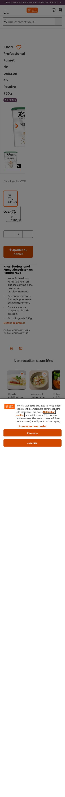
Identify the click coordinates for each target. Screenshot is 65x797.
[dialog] (32, 597)
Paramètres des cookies (32, 426)
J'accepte (32, 432)
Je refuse (32, 442)
